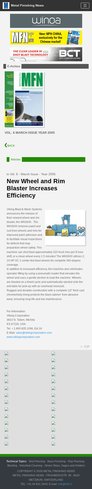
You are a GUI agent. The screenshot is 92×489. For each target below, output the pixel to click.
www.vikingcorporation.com (23, 337)
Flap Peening (76, 461)
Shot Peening (37, 461)
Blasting (12, 465)
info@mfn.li (64, 484)
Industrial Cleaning (30, 465)
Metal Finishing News (27, 5)
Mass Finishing (56, 461)
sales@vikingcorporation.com (34, 332)
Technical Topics (16, 461)
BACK (11, 145)
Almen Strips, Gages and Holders (64, 465)
